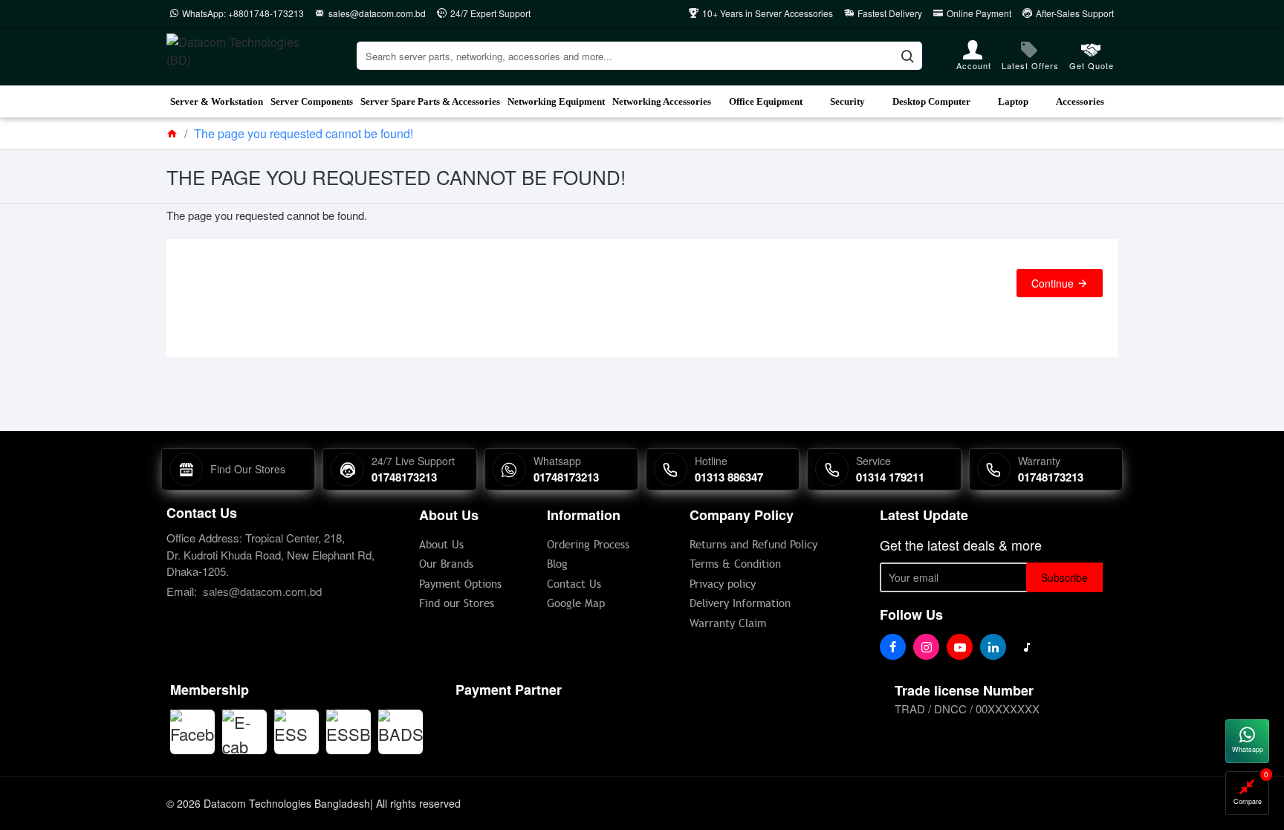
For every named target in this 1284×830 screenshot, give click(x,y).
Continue (1052, 283)
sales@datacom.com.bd (262, 591)
